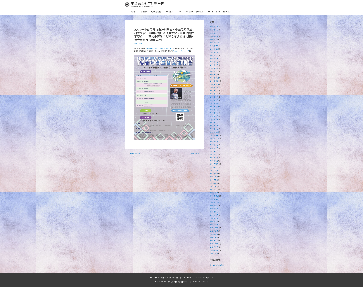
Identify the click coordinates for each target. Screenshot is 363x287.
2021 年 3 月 (214, 189)
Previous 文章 (135, 153)
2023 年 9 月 (214, 110)
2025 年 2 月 (214, 71)
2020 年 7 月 (214, 212)
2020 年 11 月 (214, 199)
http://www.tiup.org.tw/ (181, 51)
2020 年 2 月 (214, 218)
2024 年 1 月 (214, 100)
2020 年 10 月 (214, 202)
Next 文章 (195, 153)
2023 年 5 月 (214, 119)
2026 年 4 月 (214, 36)
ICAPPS (178, 12)
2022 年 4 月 (214, 154)
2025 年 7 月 (214, 55)
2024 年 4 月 (214, 90)
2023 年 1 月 (214, 129)
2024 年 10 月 (214, 84)
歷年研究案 (189, 12)
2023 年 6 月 (214, 116)
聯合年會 (144, 12)
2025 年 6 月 (214, 59)
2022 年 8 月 (214, 145)
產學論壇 (168, 12)
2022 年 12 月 (214, 132)
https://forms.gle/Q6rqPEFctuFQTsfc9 (158, 48)
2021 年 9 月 (214, 174)
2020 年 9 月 (214, 205)
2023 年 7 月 (214, 113)
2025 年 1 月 (214, 74)
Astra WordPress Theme (200, 282)
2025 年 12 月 (214, 43)
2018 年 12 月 (214, 244)
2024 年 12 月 (214, 78)
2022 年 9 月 (214, 142)
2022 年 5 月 (214, 151)
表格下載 (210, 12)
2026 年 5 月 (214, 33)
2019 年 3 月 (214, 241)
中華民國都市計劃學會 (147, 3)
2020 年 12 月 (214, 196)
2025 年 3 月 (214, 68)
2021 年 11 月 (214, 167)
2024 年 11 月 (214, 81)
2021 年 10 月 (214, 170)
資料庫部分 (226, 12)
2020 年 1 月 (214, 221)
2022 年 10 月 (214, 138)
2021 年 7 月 (214, 180)
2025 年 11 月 (214, 46)
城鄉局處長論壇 (156, 12)
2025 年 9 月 (214, 52)
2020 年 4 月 (214, 215)
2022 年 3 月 (214, 158)
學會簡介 (133, 12)
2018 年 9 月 (214, 253)
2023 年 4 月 (214, 122)
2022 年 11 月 (214, 135)
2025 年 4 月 (214, 65)
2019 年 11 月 (214, 225)
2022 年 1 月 (214, 161)
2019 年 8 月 (214, 234)
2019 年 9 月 (214, 231)
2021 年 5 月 (214, 183)
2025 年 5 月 (214, 62)
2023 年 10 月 (214, 106)
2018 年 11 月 (214, 247)
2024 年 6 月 (214, 87)
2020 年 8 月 (214, 209)
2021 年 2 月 (214, 193)
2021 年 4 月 (214, 186)
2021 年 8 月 (214, 177)
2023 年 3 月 (214, 126)
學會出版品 (199, 12)
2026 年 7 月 (214, 27)
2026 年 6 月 (214, 30)
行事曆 (218, 12)
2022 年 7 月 (214, 148)
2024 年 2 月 (214, 97)
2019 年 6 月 (214, 237)
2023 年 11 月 (214, 103)
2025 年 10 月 (214, 49)
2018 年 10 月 (214, 250)
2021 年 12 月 (214, 164)
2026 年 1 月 (214, 39)
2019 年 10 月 (214, 228)
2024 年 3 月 (214, 94)
